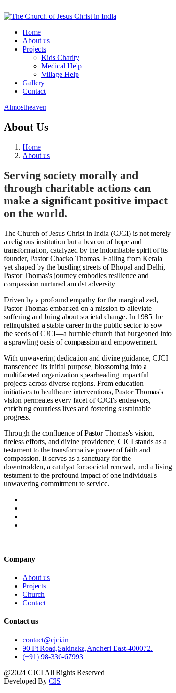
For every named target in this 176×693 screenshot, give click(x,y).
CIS (55, 681)
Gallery (34, 83)
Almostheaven (25, 107)
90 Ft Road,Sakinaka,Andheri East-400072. (88, 648)
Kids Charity (60, 57)
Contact (34, 91)
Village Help (60, 74)
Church (34, 594)
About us (36, 41)
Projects (34, 49)
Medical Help (61, 66)
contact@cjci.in (46, 640)
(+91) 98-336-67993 (53, 657)
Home (32, 32)
